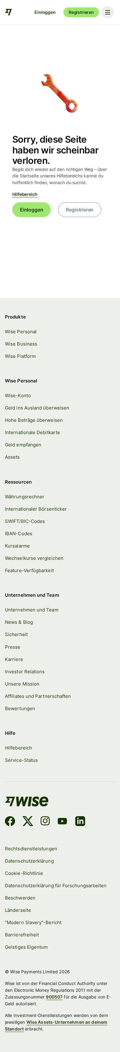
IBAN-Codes (18, 533)
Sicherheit (16, 634)
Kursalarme (17, 546)
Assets (12, 457)
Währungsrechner (24, 497)
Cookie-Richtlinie (24, 873)
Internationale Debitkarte (32, 432)
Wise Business (21, 344)
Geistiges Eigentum (26, 947)
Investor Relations (25, 671)
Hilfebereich (25, 194)
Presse (12, 647)
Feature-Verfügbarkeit (29, 570)
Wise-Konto (18, 395)
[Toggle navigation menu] (108, 12)
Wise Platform (20, 356)
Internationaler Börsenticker (36, 509)
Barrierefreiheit (22, 935)
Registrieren (81, 12)
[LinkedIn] (80, 822)
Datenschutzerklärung (29, 861)
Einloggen (45, 12)
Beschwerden (20, 898)
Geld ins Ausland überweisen (37, 408)
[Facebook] (10, 822)
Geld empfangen (23, 445)
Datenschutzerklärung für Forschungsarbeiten (55, 885)
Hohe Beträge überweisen (34, 420)
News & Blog (19, 622)
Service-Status (21, 760)
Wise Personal (21, 331)
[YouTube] (62, 822)
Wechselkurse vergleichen (34, 558)
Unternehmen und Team (31, 610)
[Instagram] (45, 822)
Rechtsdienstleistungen (31, 849)
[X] (27, 822)
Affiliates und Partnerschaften (38, 696)
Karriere (14, 659)
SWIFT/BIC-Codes (25, 521)
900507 (54, 996)
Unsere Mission (22, 684)
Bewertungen (20, 708)
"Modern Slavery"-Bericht (33, 922)
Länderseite (18, 910)
